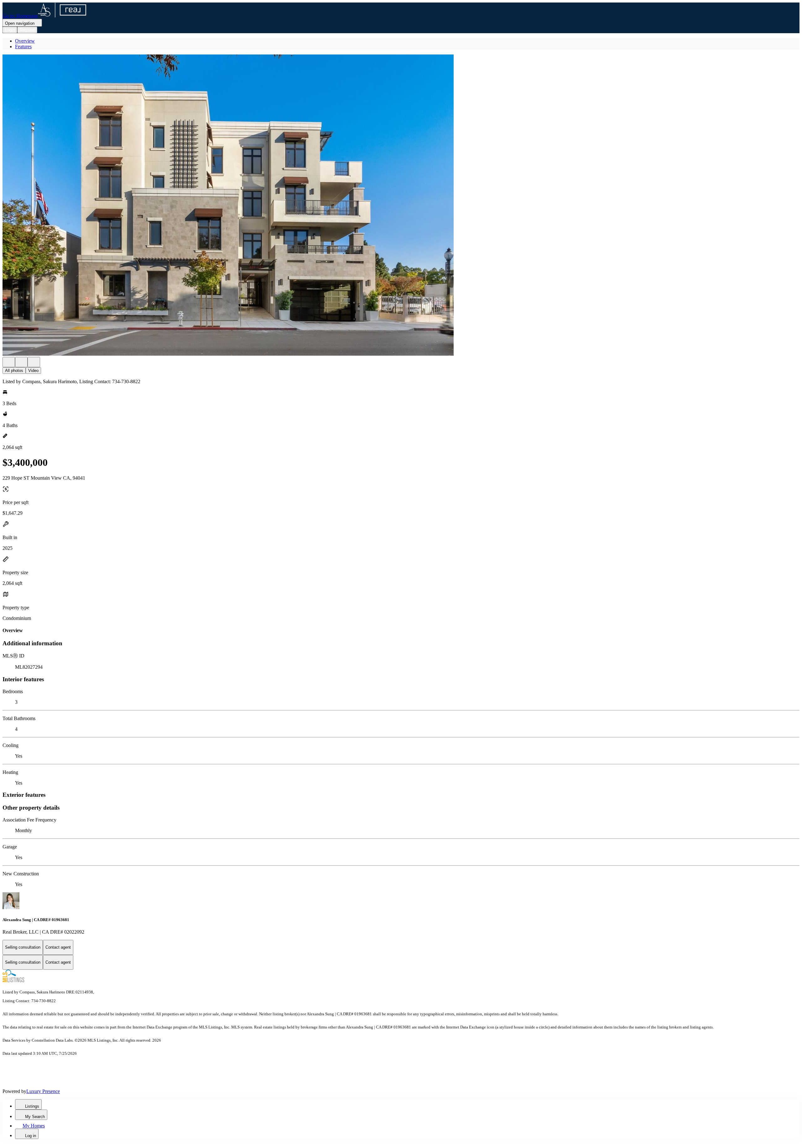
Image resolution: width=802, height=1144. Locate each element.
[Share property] (34, 362)
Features (23, 46)
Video (33, 370)
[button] (401, 205)
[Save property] (21, 362)
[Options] (9, 362)
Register (27, 30)
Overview (25, 41)
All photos (14, 370)
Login (10, 30)
